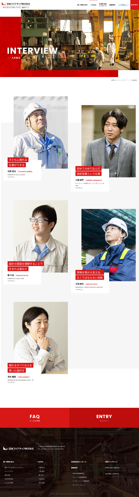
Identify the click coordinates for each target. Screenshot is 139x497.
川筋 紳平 (42, 471)
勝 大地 (41, 475)
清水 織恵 (42, 483)
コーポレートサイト (112, 474)
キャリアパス (9, 471)
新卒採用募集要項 (78, 473)
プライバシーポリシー (112, 468)
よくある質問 (9, 483)
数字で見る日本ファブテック (14, 467)
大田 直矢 (42, 479)
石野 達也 (42, 467)
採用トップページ (111, 462)
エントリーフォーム (79, 485)
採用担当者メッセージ (103, 5)
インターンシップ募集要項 (81, 481)
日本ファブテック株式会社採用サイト (16, 5)
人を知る (93, 5)
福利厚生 (7, 475)
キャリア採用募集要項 (80, 477)
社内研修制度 (9, 479)
